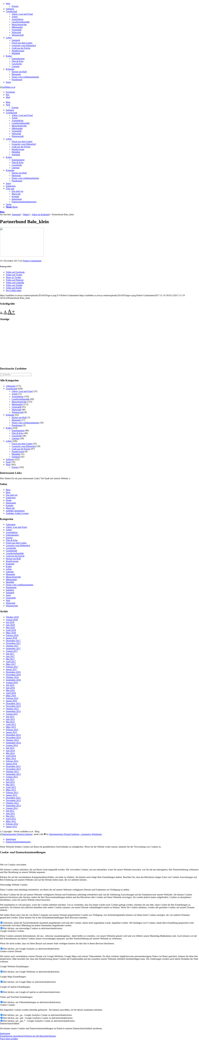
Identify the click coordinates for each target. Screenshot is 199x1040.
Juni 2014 (10, 750)
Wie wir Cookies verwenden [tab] (13, 864)
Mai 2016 (10, 690)
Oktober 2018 (12, 617)
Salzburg (10, 9)
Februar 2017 (12, 667)
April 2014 (11, 756)
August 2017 (12, 651)
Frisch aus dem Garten (22, 43)
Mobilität (16, 53)
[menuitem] (102, 5)
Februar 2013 (12, 792)
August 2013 (12, 777)
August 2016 (12, 682)
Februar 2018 (12, 635)
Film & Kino (17, 61)
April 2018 (11, 630)
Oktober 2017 (12, 646)
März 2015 (11, 727)
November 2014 (13, 737)
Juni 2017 (10, 656)
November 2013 (13, 769)
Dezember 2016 (13, 672)
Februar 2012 (12, 824)
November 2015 (13, 706)
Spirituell (16, 40)
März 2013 (11, 790)
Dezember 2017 (13, 640)
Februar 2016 (12, 698)
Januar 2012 (11, 826)
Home (9, 500)
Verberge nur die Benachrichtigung (40, 1036)
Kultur (9, 56)
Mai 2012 (10, 816)
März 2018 (11, 633)
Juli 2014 (10, 748)
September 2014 (13, 742)
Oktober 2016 (12, 677)
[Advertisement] (87, 344)
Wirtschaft (16, 32)
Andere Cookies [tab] (7, 1005)
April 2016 (11, 693)
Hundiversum (18, 50)
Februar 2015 (12, 729)
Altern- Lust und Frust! (22, 14)
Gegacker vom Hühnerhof (24, 45)
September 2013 (13, 774)
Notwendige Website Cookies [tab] (13, 884)
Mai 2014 (10, 753)
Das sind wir (11, 495)
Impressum (11, 503)
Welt (8, 3)
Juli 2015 (10, 716)
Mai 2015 (10, 722)
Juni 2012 (10, 813)
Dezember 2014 (13, 735)
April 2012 (11, 818)
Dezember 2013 (13, 766)
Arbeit (14, 16)
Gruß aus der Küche (21, 48)
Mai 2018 (10, 627)
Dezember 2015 (13, 703)
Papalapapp (17, 79)
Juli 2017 (10, 653)
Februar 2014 (12, 761)
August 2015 (12, 714)
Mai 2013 (10, 784)
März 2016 (11, 695)
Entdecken (11, 497)
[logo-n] (7, 87)
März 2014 (11, 758)
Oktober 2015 (12, 708)
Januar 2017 (11, 669)
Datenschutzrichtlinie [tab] (9, 1023)
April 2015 (11, 724)
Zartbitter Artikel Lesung (17, 513)
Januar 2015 (11, 732)
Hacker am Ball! (19, 71)
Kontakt (9, 505)
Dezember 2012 (13, 797)
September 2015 (13, 711)
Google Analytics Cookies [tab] (12, 931)
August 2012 (12, 808)
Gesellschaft (11, 11)
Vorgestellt (16, 30)
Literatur (16, 66)
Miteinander (17, 27)
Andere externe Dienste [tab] (11, 951)
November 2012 (13, 800)
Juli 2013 (10, 779)
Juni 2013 (10, 782)
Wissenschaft (18, 35)
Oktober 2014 (12, 740)
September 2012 (13, 805)
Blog (2, 212)
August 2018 (12, 619)
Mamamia (16, 74)
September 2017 (13, 648)
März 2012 (11, 821)
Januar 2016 (11, 701)
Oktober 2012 (12, 803)
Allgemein (10, 386)
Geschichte (17, 64)
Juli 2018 (10, 622)
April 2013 (11, 787)
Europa (15, 6)
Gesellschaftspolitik (21, 22)
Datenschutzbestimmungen (18, 842)
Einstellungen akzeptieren (12, 1036)
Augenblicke (17, 19)
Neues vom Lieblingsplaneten (25, 77)
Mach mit (10, 508)
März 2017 (11, 664)
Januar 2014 (11, 763)
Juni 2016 (10, 687)
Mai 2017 (10, 659)
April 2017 (11, 661)
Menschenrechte (19, 24)
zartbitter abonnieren (15, 510)
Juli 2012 (10, 811)
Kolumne (10, 69)
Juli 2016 (10, 685)
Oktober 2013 (12, 771)
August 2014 (12, 745)
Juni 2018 (10, 625)
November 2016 (13, 674)
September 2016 (13, 680)
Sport (8, 82)
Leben (9, 37)
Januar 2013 (11, 795)
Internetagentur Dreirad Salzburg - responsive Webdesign (75, 834)
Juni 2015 (10, 719)
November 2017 (13, 643)
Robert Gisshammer (32, 261)
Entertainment (18, 58)
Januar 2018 (11, 638)
